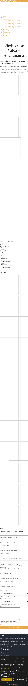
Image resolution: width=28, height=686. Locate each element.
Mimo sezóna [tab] (3, 258)
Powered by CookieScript (14, 684)
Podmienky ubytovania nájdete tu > (7, 622)
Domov (4, 16)
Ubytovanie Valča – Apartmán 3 (13, 23)
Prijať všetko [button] (6, 679)
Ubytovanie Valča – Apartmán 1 (13, 20)
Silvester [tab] (2, 263)
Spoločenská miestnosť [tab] (6, 246)
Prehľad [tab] (2, 245)
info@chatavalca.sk (11, 0)
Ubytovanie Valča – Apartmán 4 (13, 25)
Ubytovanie (6, 19)
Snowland (5, 29)
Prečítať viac (6, 668)
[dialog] (14, 671)
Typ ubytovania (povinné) (6, 563)
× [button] (26, 657)
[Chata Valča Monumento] (9, 12)
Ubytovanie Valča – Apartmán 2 (13, 22)
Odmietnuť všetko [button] (19, 679)
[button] (14, 682)
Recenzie (5, 35)
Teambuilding (6, 32)
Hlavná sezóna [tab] (3, 260)
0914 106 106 (3, 0)
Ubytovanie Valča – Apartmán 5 (13, 26)
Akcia (4, 17)
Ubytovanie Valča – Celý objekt (13, 28)
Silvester (5, 34)
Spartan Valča (6, 31)
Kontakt (5, 37)
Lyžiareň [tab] (2, 248)
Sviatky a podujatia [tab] (5, 261)
